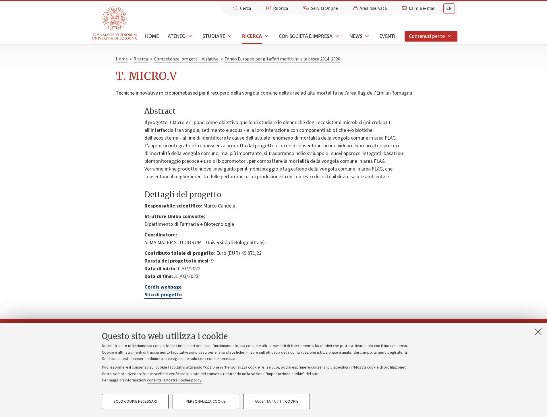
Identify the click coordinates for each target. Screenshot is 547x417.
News (355, 36)
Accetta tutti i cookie (276, 401)
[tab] (449, 8)
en (449, 8)
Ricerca (252, 36)
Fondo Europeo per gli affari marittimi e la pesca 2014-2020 (282, 59)
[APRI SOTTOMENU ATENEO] (189, 36)
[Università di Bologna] (115, 23)
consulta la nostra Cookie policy (174, 380)
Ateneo (176, 36)
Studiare (213, 36)
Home (152, 36)
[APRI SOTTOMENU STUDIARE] (229, 36)
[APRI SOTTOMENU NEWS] (366, 36)
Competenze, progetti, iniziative (186, 59)
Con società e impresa (306, 36)
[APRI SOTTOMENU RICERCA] (266, 36)
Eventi (387, 36)
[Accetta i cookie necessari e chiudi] (538, 331)
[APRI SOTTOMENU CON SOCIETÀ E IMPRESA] (337, 36)
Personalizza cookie (206, 401)
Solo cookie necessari (135, 401)
